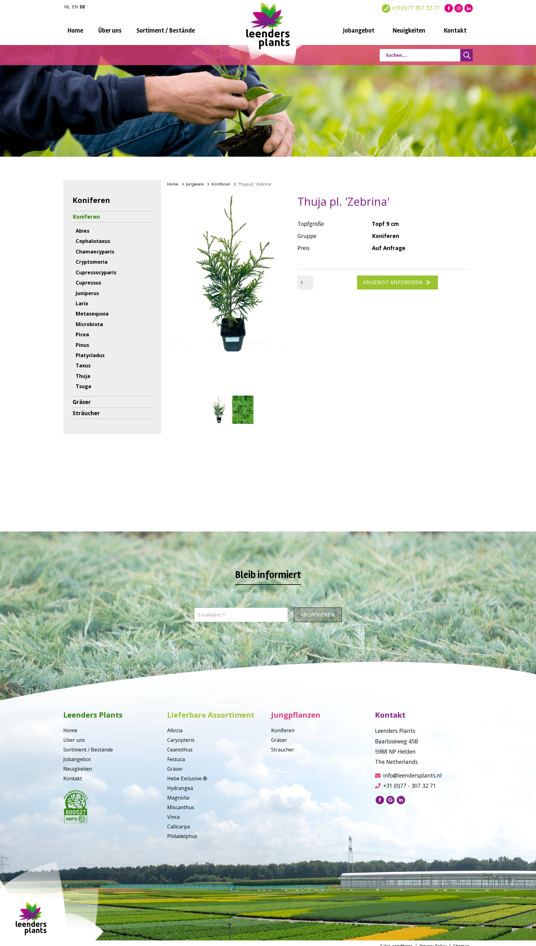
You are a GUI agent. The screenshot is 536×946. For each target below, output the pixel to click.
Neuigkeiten (409, 30)
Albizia (174, 730)
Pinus (82, 345)
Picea (82, 334)
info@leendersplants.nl (412, 775)
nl (67, 7)
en (75, 7)
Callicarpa (178, 826)
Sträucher (86, 413)
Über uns (110, 30)
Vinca (173, 817)
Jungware (195, 184)
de (82, 7)
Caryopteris (180, 740)
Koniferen (86, 216)
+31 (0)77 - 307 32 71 (409, 785)
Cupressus (88, 282)
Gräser (82, 402)
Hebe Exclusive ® (187, 778)
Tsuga (83, 386)
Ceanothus (180, 749)
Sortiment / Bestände (165, 30)
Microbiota (89, 324)
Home (75, 30)
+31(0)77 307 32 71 (415, 7)
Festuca (176, 759)
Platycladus (90, 355)
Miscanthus (180, 807)
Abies (82, 230)
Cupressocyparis (96, 272)
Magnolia (178, 797)
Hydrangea (180, 788)
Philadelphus (182, 836)
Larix (82, 303)
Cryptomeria (92, 261)
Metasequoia (92, 313)
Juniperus (87, 293)
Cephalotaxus (93, 241)
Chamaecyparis (95, 251)
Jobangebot (358, 30)
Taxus (83, 365)
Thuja (83, 376)
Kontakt (455, 30)
